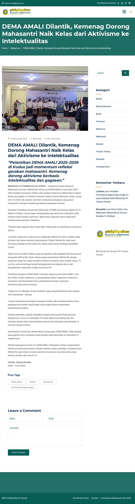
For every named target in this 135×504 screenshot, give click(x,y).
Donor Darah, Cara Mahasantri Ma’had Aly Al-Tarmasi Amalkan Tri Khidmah (111, 212)
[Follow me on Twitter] (129, 3)
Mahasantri (101, 136)
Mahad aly (100, 129)
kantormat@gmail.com (14, 3)
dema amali (16, 382)
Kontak (95, 498)
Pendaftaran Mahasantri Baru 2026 (116, 498)
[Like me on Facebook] (118, 3)
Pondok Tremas (103, 151)
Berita (98, 114)
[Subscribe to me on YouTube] (122, 3)
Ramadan (100, 159)
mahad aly (48, 382)
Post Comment (18, 452)
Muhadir (99, 144)
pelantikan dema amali (22, 388)
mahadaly (37, 139)
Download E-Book (81, 498)
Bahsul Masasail (103, 106)
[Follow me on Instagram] (126, 3)
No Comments (53, 139)
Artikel (99, 99)
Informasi (100, 121)
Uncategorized (102, 166)
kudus (33, 382)
